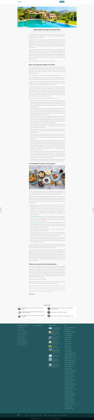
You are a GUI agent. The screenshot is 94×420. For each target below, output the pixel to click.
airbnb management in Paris (70, 362)
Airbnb (33, 285)
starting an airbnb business (70, 395)
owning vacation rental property (44, 290)
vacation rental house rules (69, 399)
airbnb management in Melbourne (69, 358)
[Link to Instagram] (74, 415)
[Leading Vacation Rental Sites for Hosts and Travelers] (93, 210)
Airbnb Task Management (21, 339)
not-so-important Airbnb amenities (46, 61)
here (61, 75)
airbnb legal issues (68, 347)
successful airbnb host (34, 291)
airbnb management (68, 351)
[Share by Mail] (62, 297)
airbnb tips (34, 288)
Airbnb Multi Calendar (21, 327)
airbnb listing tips (68, 349)
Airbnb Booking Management (22, 334)
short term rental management (58, 290)
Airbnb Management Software (47, 418)
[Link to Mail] (76, 415)
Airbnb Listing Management (22, 332)
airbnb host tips (67, 339)
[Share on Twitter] (38, 297)
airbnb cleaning (67, 331)
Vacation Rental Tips (55, 31)
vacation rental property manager (46, 291)
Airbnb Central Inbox (21, 329)
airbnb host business (54, 285)
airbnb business (39, 285)
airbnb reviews (67, 370)
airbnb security (73, 370)
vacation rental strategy (69, 408)
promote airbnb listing (69, 391)
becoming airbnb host (43, 288)
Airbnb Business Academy (37, 31)
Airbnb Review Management (22, 341)
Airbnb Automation (20, 336)
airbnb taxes (67, 376)
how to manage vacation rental (55, 288)
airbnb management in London (70, 355)
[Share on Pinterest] (44, 297)
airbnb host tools (68, 341)
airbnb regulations (68, 368)
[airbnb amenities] (47, 17)
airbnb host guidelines (69, 337)
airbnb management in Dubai (70, 353)
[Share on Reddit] (56, 297)
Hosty (62, 31)
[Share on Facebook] (32, 297)
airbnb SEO (67, 372)
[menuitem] (31, 2)
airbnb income (67, 345)
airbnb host (46, 285)
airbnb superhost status (69, 374)
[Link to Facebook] (71, 415)
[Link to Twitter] (73, 415)
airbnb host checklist (68, 335)
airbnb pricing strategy (69, 366)
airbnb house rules (68, 343)
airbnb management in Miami (70, 360)
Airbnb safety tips (37, 279)
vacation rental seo (68, 406)
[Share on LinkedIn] (50, 297)
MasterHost (61, 418)
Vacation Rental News (47, 31)
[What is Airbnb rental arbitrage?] (1, 210)
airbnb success (72, 372)
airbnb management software (70, 364)
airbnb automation (71, 327)
